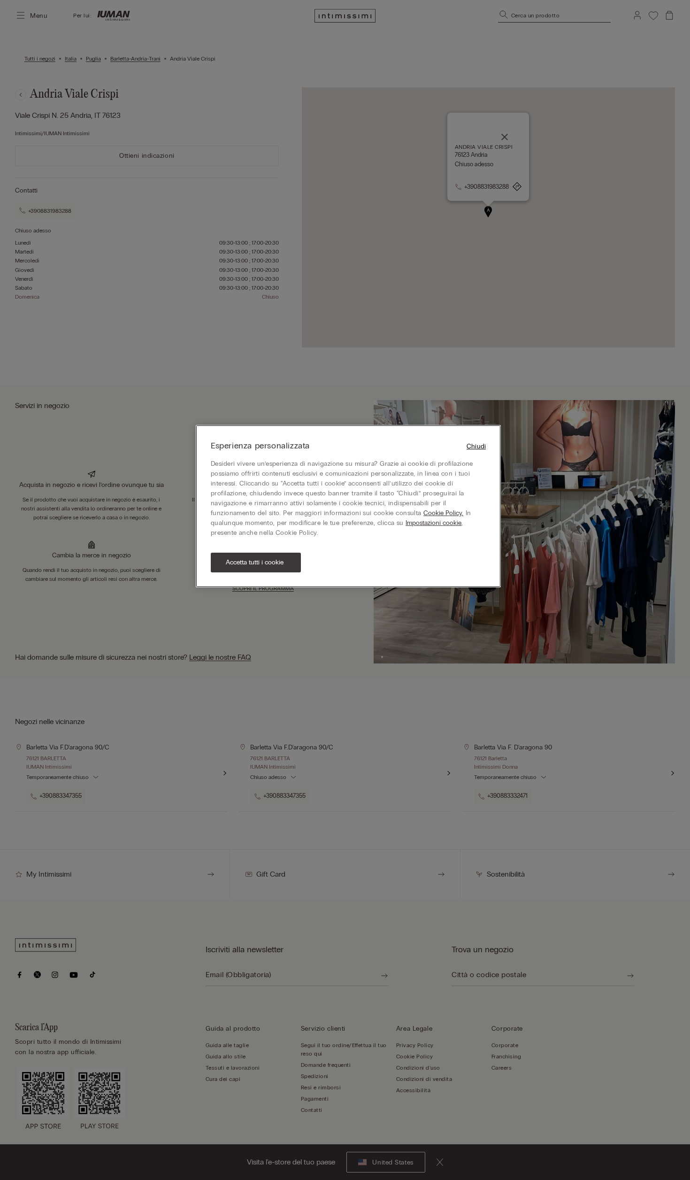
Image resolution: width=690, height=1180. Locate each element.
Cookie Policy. (443, 513)
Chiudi (476, 446)
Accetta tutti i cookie (255, 562)
